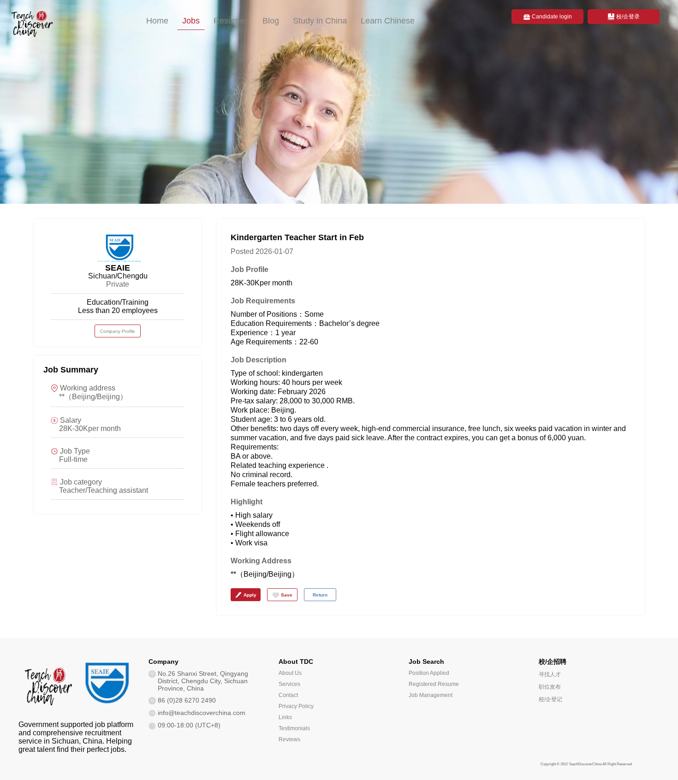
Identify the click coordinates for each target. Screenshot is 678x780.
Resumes (231, 20)
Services (289, 684)
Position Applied (429, 673)
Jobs (191, 20)
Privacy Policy (296, 706)
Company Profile (117, 331)
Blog (270, 20)
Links (285, 717)
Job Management (430, 695)
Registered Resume (434, 684)
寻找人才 (550, 674)
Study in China (320, 20)
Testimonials (294, 728)
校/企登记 (550, 699)
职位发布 (550, 687)
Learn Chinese (388, 20)
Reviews (289, 739)
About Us (290, 673)
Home (157, 20)
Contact (288, 695)
